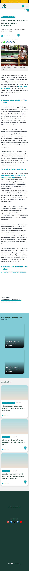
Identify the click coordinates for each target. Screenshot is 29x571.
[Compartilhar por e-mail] (14, 42)
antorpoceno (6, 299)
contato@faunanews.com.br (14, 506)
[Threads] (14, 522)
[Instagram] (8, 522)
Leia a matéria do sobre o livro (15, 272)
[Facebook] (7, 42)
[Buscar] (23, 6)
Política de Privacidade (16, 563)
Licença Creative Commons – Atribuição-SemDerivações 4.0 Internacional (14, 555)
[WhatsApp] (4, 42)
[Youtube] (21, 522)
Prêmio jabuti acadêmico (9, 301)
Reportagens (11, 16)
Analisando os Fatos (8, 402)
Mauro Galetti (16, 299)
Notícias (3, 16)
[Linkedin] (11, 42)
